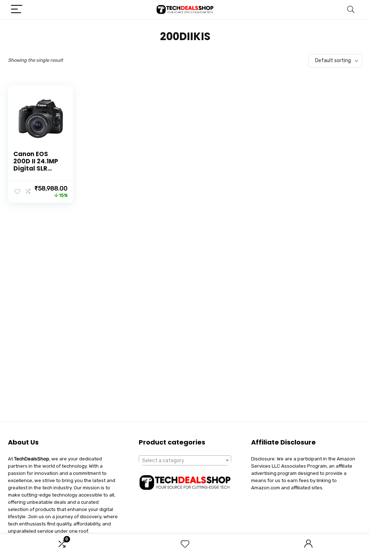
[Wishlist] (185, 544)
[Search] (351, 9)
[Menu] (16, 9)
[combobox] (185, 460)
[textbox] (185, 461)
